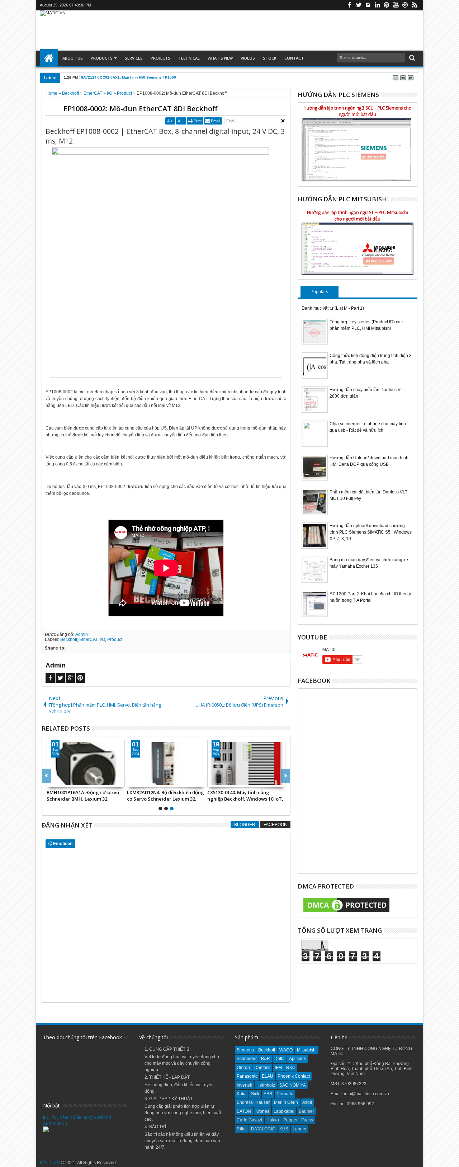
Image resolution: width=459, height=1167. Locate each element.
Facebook (349, 5)
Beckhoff (68, 639)
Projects (160, 58)
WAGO (286, 1050)
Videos (248, 58)
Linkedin (377, 5)
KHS (283, 1128)
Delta (279, 1058)
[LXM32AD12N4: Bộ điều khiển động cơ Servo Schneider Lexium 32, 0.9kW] (166, 763)
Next (46, 776)
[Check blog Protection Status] (346, 912)
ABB (268, 1093)
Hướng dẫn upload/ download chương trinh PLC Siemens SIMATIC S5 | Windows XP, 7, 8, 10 (371, 532)
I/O (102, 639)
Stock (269, 58)
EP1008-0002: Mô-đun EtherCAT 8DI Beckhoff (140, 108)
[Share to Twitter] (60, 781)
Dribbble (405, 5)
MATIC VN (50, 1162)
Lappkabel (284, 1111)
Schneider (247, 1058)
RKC (290, 1067)
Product (114, 639)
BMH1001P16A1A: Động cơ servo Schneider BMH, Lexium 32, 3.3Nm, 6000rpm (83, 795)
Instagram (368, 5)
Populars (319, 291)
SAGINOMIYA (292, 1085)
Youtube (396, 5)
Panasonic (247, 1076)
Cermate (284, 1093)
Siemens (245, 1050)
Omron (243, 1067)
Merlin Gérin (286, 1102)
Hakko (272, 1120)
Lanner (300, 1128)
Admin (81, 634)
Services (134, 58)
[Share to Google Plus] (68, 781)
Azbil (307, 1102)
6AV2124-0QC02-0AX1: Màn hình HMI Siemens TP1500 (128, 77)
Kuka (242, 1093)
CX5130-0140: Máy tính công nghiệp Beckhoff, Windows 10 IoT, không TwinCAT (245, 795)
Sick (255, 1093)
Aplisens (297, 1058)
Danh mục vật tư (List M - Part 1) (333, 308)
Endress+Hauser (253, 1102)
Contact (294, 58)
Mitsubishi (307, 1050)
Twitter (358, 5)
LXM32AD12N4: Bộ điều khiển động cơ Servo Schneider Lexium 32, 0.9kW (165, 795)
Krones (262, 1111)
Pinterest (386, 5)
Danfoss (262, 1067)
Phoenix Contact (294, 1076)
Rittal (242, 1128)
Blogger (244, 824)
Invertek (244, 1085)
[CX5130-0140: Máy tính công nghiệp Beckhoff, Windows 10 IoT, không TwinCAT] (246, 763)
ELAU (267, 1076)
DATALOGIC (263, 1128)
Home (49, 58)
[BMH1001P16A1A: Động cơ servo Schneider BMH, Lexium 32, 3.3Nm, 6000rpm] (86, 763)
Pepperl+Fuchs (298, 1120)
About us (72, 58)
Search (411, 58)
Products (102, 58)
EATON (244, 1111)
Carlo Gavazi (249, 1120)
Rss (414, 5)
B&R (265, 1058)
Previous (285, 776)
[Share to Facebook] (52, 781)
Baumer (306, 1111)
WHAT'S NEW (220, 58)
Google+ (70, 678)
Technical (189, 58)
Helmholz (265, 1085)
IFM (278, 1067)
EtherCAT (88, 639)
